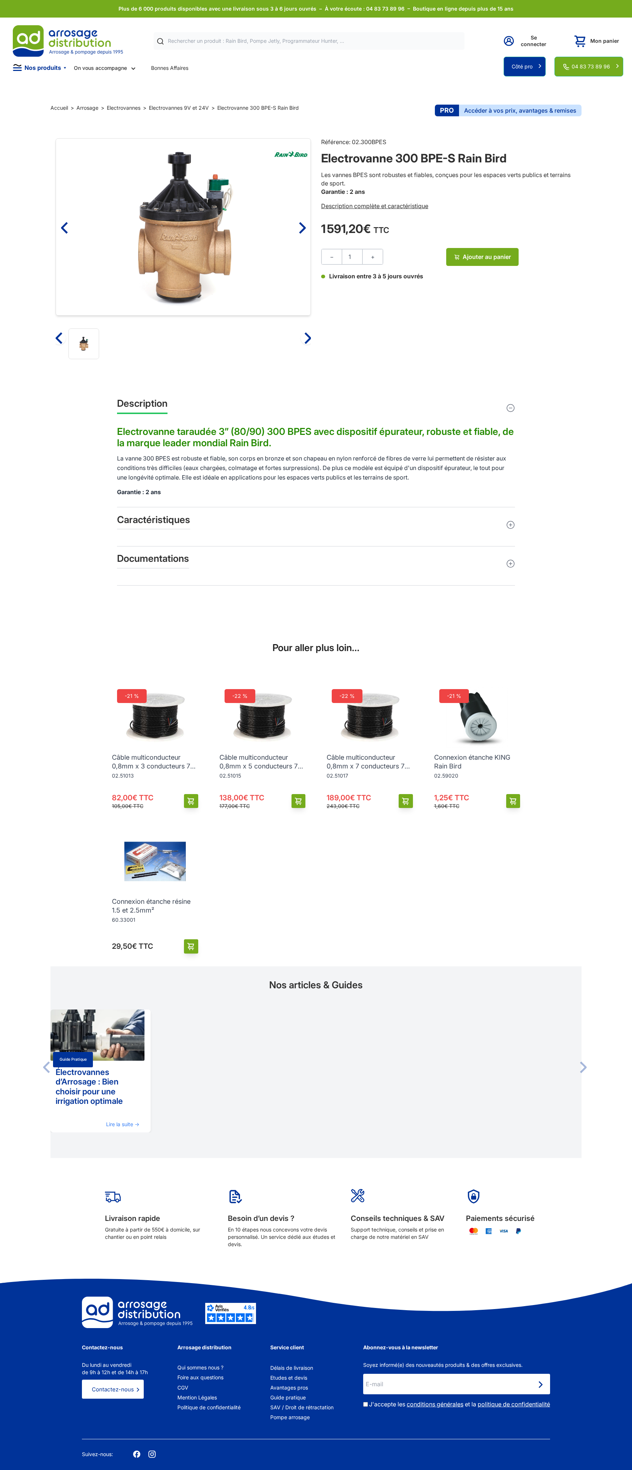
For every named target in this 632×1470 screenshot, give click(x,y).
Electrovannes (123, 108)
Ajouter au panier (487, 256)
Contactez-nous (113, 1389)
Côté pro (522, 66)
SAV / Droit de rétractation (302, 1407)
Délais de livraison (291, 1368)
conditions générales (435, 1404)
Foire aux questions (200, 1377)
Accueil (59, 108)
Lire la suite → (122, 1124)
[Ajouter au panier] (191, 801)
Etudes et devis (288, 1378)
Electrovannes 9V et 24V (179, 108)
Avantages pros (289, 1387)
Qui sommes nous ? (200, 1367)
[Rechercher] (160, 41)
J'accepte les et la (459, 1404)
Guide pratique (73, 1059)
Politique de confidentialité (209, 1407)
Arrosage (87, 108)
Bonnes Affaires (169, 68)
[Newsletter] (540, 1385)
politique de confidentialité (514, 1404)
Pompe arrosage (290, 1417)
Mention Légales (197, 1397)
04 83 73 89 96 (591, 66)
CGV (182, 1387)
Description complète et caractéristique (374, 206)
